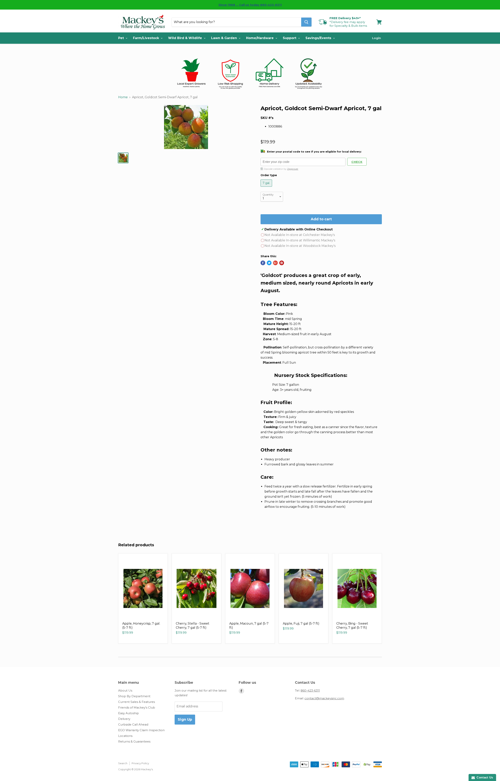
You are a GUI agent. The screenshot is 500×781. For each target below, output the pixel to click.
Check (356, 162)
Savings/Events (318, 38)
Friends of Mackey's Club (136, 707)
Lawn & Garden (224, 38)
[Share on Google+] (275, 263)
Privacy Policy (140, 763)
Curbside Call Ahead (133, 724)
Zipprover (292, 168)
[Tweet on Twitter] (269, 263)
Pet (121, 38)
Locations (125, 736)
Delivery (124, 719)
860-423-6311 (310, 690)
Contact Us (484, 777)
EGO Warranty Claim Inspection (141, 730)
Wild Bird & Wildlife (185, 38)
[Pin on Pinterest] (281, 263)
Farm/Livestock (146, 38)
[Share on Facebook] (263, 263)
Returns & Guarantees (134, 741)
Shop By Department (134, 696)
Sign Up (185, 719)
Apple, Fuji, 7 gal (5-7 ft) (301, 623)
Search (122, 763)
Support (290, 38)
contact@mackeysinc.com (324, 698)
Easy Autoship (128, 713)
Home (123, 97)
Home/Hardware (260, 38)
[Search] (306, 22)
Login (376, 38)
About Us (125, 690)
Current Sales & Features (136, 702)
